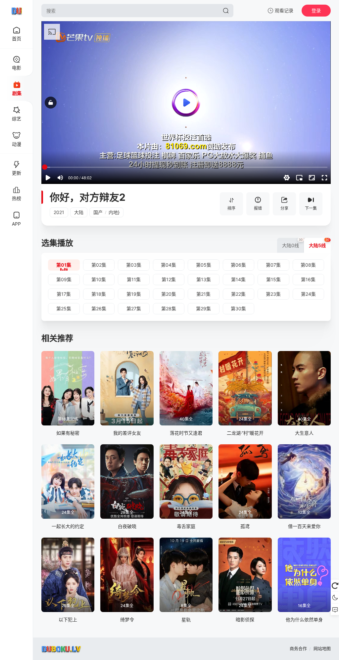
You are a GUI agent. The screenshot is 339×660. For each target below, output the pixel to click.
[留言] (335, 609)
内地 (113, 212)
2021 (59, 212)
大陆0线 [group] (292, 243)
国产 (98, 212)
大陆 (78, 212)
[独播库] (16, 10)
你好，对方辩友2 (87, 197)
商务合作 (298, 648)
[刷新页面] (335, 586)
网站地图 (322, 648)
